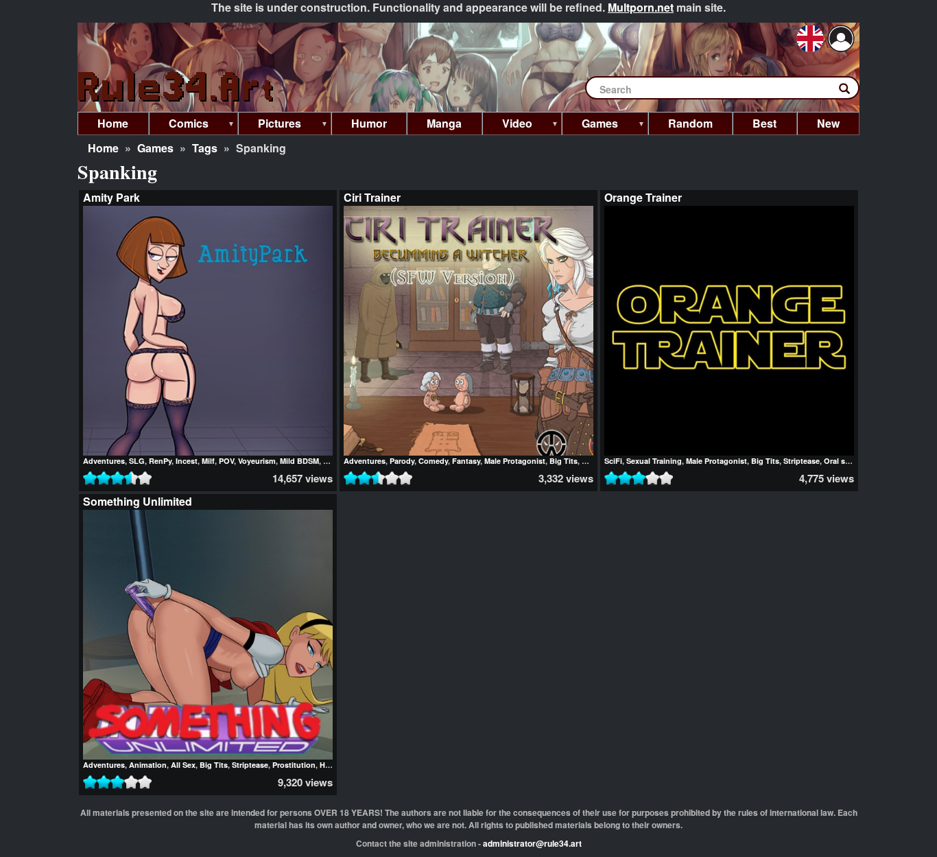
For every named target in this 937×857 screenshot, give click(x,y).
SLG (137, 461)
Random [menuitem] (690, 123)
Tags (204, 148)
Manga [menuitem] (444, 123)
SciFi (613, 461)
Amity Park (111, 197)
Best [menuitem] (764, 123)
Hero (328, 765)
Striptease (801, 461)
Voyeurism (257, 461)
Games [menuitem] (590, 125)
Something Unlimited (137, 501)
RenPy (160, 461)
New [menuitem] (828, 123)
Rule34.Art (177, 87)
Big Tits (563, 461)
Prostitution (294, 765)
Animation (148, 765)
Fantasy (466, 461)
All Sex (183, 765)
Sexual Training (654, 461)
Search (851, 91)
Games (155, 148)
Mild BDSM (299, 461)
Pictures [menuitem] (269, 125)
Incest (187, 461)
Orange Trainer (643, 197)
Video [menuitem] (507, 125)
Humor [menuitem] (369, 123)
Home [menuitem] (112, 123)
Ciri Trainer (372, 197)
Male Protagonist (514, 461)
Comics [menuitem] (179, 125)
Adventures (104, 461)
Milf (208, 461)
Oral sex (838, 461)
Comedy (433, 461)
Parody (402, 461)
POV (226, 461)
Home (103, 148)
